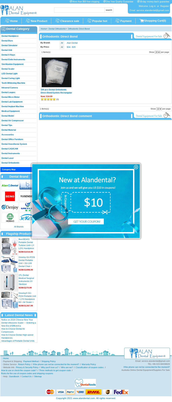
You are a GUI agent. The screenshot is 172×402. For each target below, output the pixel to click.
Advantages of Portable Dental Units (17, 341)
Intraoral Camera (10, 88)
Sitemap (38, 376)
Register (164, 6)
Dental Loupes (8, 92)
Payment (126, 21)
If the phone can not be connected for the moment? (56, 364)
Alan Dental (72, 43)
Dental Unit (7, 50)
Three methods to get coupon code (55, 370)
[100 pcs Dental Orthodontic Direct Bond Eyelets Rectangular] (56, 72)
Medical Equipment (11, 111)
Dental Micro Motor (11, 97)
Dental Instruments (11, 153)
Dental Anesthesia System (14, 144)
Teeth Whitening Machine (13, 83)
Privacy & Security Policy (27, 367)
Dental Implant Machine (13, 106)
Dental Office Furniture (12, 139)
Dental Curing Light (11, 78)
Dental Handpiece (10, 36)
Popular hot (99, 21)
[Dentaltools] (85, 386)
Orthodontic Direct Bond (79, 29)
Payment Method (31, 361)
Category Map (8, 169)
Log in (152, 6)
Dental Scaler (8, 69)
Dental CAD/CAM (10, 149)
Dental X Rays (8, 55)
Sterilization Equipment (13, 64)
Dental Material (9, 130)
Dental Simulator (9, 45)
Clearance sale (69, 21)
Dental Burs (7, 41)
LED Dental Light (9, 73)
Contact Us (27, 376)
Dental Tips (7, 125)
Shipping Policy (48, 361)
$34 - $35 (71, 47)
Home (14, 21)
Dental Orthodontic (10, 163)
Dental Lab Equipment (12, 102)
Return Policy (24, 364)
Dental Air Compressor (13, 120)
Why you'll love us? (49, 367)
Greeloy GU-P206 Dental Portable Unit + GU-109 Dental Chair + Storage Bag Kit (27, 263)
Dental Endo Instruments (13, 59)
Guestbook (14, 376)
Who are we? (67, 367)
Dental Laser (8, 158)
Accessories (8, 134)
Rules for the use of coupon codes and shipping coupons (27, 373)
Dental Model (8, 116)
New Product (39, 21)
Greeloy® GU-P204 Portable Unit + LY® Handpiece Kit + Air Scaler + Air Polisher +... (27, 299)
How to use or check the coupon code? (19, 370)
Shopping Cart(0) (155, 20)
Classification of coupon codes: (90, 367)
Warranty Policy (89, 364)
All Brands (19, 227)
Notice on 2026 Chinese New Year (17, 320)
